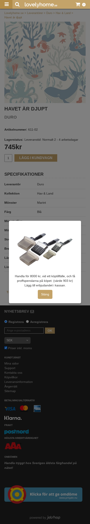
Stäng (45, 294)
